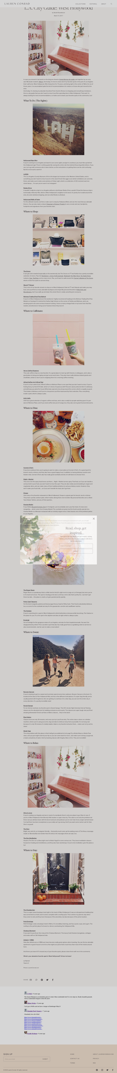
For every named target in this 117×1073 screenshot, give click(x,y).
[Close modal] (93, 515)
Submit (76, 547)
